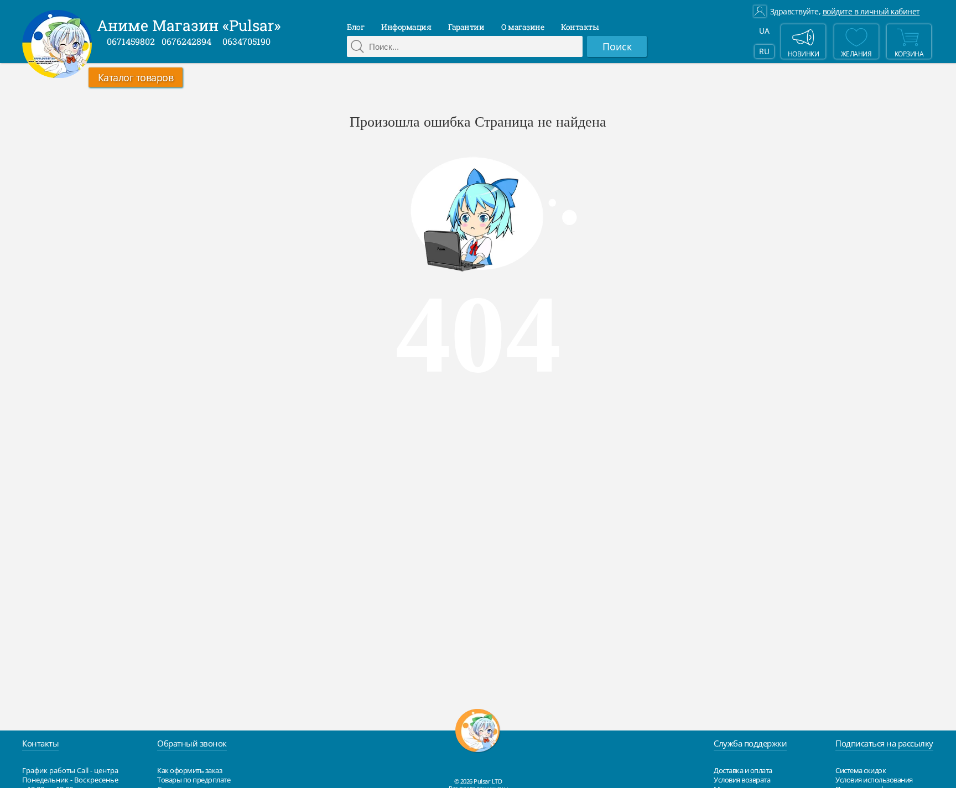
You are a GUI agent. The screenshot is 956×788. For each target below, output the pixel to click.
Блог (355, 27)
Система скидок (860, 770)
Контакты (580, 27)
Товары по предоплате (193, 780)
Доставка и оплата (743, 770)
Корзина (909, 53)
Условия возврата (742, 780)
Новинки (803, 53)
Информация (406, 27)
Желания (856, 53)
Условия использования (874, 780)
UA (764, 30)
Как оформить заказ (189, 770)
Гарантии (466, 27)
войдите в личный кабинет (871, 11)
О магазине (522, 27)
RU (764, 51)
